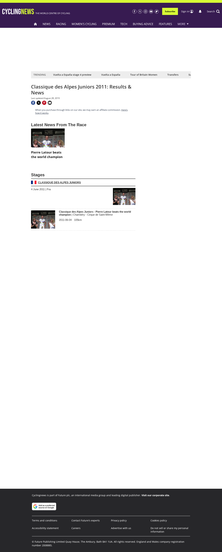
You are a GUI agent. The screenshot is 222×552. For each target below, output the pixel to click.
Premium (108, 24)
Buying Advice (143, 24)
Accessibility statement (45, 528)
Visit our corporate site (155, 495)
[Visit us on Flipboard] (157, 11)
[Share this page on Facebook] (33, 103)
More (181, 24)
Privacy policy (119, 520)
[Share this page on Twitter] (39, 103)
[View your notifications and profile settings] (200, 11)
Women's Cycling (84, 24)
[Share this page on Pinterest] (44, 103)
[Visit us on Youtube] (151, 11)
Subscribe (170, 11)
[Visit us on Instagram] (145, 11)
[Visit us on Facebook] (134, 11)
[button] (213, 11)
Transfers (172, 74)
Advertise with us (121, 528)
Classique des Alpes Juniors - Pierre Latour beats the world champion (95, 213)
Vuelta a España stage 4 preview (72, 74)
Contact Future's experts (85, 520)
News (46, 24)
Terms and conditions (44, 520)
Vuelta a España (110, 74)
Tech (123, 24)
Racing (61, 24)
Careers (75, 528)
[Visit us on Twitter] (140, 11)
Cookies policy (159, 520)
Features (165, 24)
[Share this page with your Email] (50, 103)
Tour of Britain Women (143, 74)
